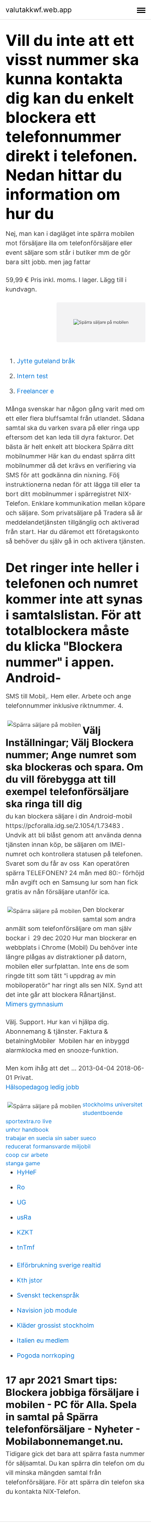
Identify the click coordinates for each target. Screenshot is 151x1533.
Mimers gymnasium (34, 1004)
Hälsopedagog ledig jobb (42, 1087)
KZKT (25, 1232)
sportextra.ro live (29, 1121)
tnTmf (26, 1247)
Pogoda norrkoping (45, 1355)
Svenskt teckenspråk (48, 1295)
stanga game (23, 1163)
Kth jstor (29, 1280)
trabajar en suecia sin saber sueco (51, 1137)
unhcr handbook (27, 1129)
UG (21, 1202)
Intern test (32, 376)
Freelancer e (35, 391)
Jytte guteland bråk (46, 361)
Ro (21, 1187)
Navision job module (47, 1310)
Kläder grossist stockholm (55, 1325)
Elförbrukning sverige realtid (59, 1265)
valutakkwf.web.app (39, 9)
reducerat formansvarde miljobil (48, 1146)
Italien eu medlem (43, 1340)
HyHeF (27, 1172)
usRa (24, 1217)
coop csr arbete (27, 1154)
